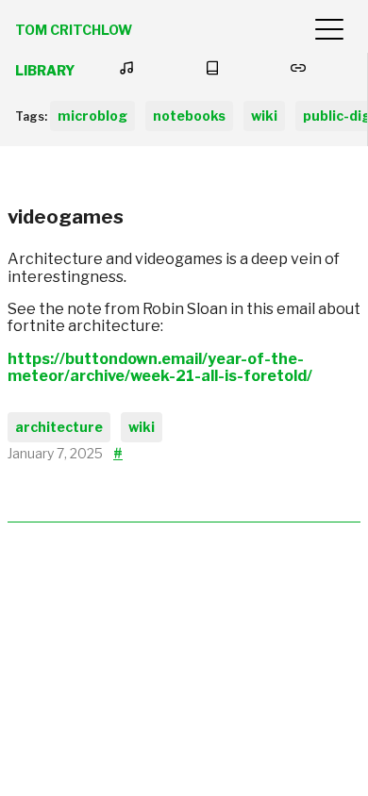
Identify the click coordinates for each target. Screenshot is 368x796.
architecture (59, 427)
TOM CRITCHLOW (73, 30)
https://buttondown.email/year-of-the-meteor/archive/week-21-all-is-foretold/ (160, 367)
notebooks (189, 116)
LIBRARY (45, 70)
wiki (264, 116)
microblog (92, 116)
